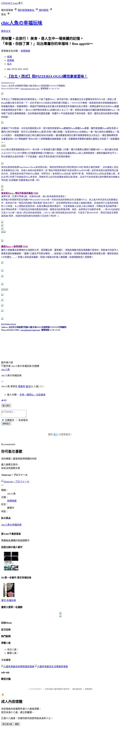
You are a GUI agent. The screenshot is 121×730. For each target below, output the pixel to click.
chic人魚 (5, 369)
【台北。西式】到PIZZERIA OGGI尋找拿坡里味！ (47, 76)
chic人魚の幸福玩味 (21, 23)
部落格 (10, 60)
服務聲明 (88, 689)
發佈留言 (6, 424)
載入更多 (6, 406)
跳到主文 (6, 31)
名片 (9, 64)
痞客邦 (21, 386)
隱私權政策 (77, 689)
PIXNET (38, 689)
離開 (17, 724)
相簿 (9, 57)
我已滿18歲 (7, 724)
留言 (28, 386)
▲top (3, 400)
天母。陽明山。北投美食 (32, 394)
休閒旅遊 (25, 51)
